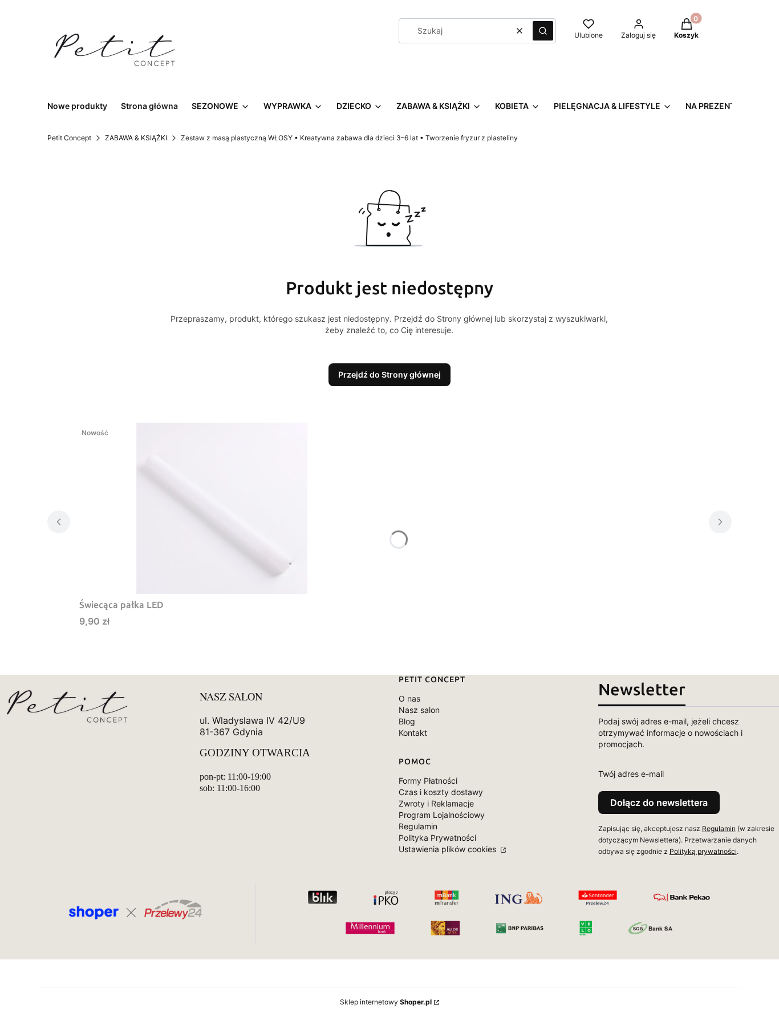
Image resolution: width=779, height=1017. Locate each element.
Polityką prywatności (703, 851)
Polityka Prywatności (437, 837)
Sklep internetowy (386, 1002)
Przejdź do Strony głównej (389, 374)
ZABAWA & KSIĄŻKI (136, 137)
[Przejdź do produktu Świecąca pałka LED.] (221, 508)
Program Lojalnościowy (442, 815)
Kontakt (413, 733)
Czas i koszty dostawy (441, 792)
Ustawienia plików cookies (448, 849)
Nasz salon (419, 710)
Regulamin (418, 826)
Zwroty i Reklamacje (436, 803)
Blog (407, 721)
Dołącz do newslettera (659, 802)
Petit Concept (69, 137)
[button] (543, 30)
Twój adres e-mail (631, 774)
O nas (409, 698)
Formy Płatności (428, 780)
